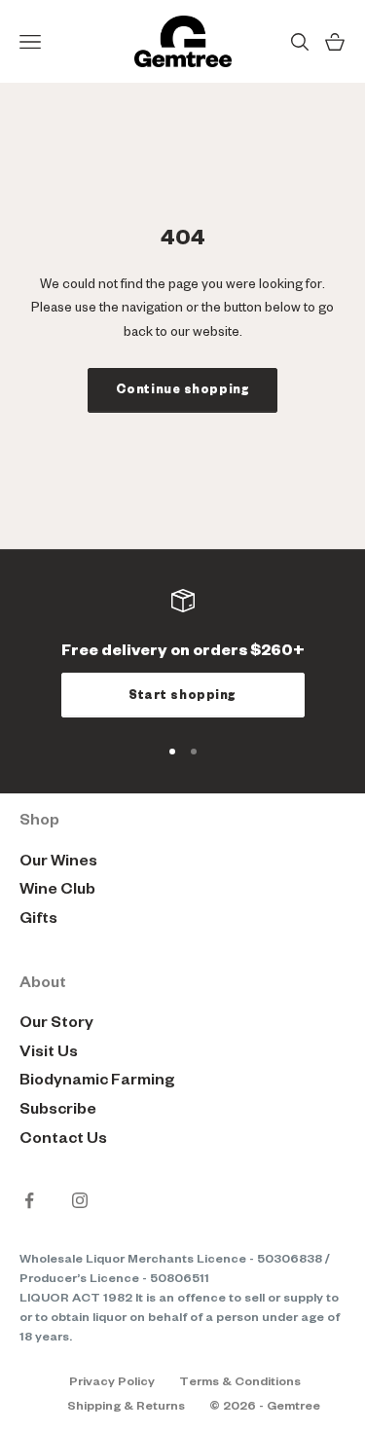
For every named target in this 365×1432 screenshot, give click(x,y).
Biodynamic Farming (96, 1079)
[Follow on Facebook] (29, 1200)
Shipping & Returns (126, 1406)
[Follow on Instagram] (80, 1200)
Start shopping (182, 695)
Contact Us (63, 1138)
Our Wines (58, 860)
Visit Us (48, 1051)
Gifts (38, 918)
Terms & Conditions (240, 1381)
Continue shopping (183, 389)
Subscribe (57, 1109)
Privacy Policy (112, 1381)
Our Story (56, 1022)
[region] (182, 653)
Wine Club (57, 889)
